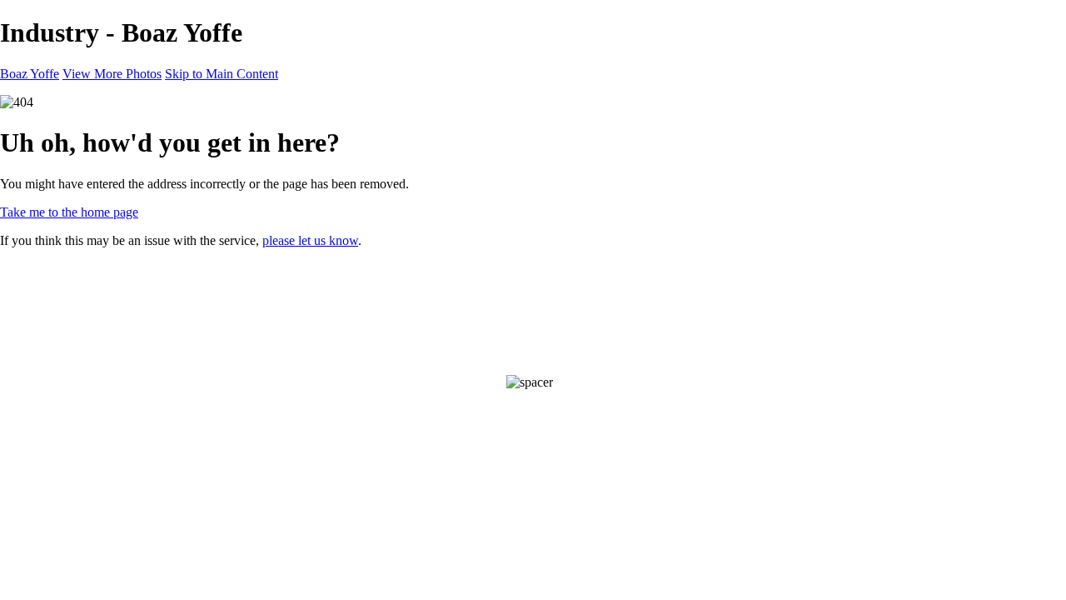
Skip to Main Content (221, 74)
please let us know (310, 240)
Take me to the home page (69, 212)
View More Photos (112, 74)
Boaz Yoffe (29, 74)
